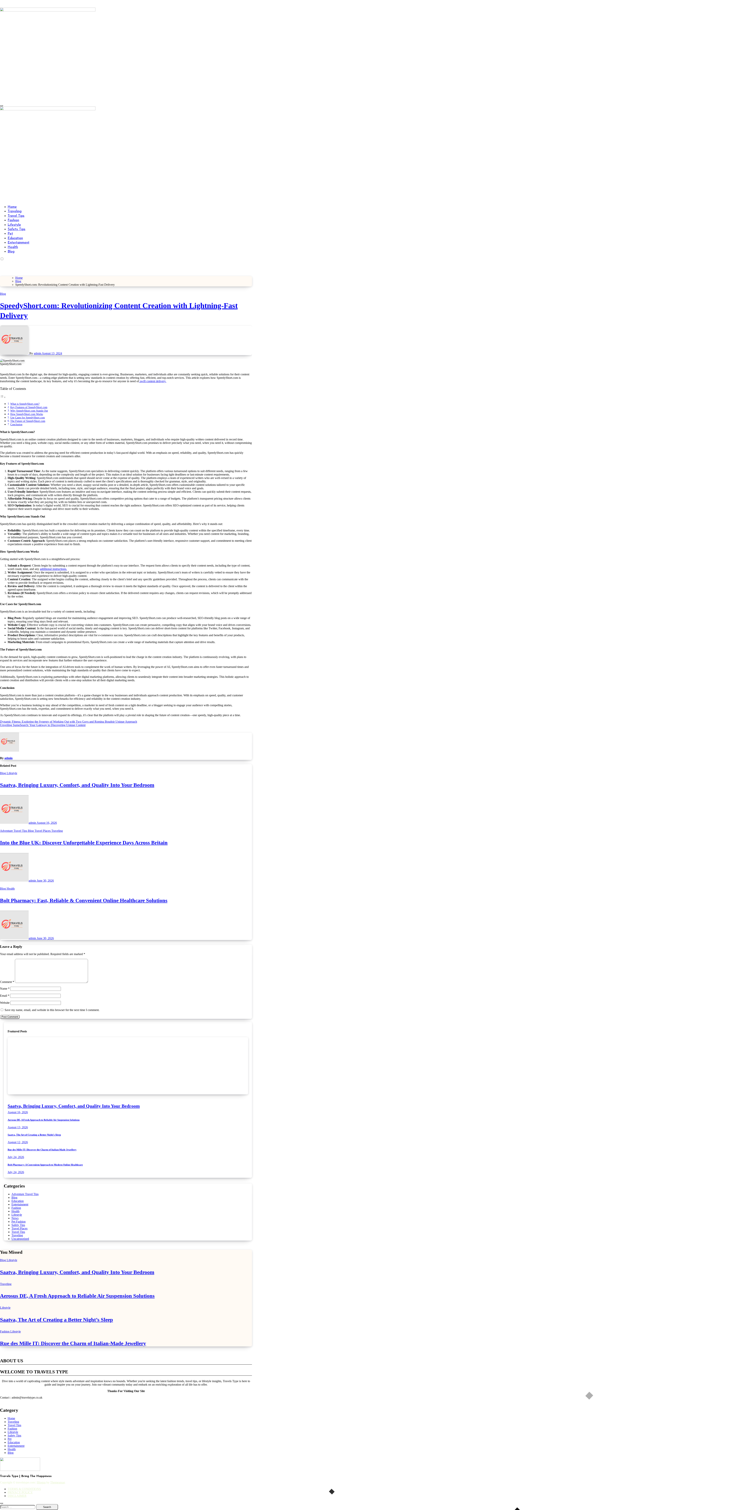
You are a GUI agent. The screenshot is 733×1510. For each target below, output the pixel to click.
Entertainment (18, 242)
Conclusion (16, 424)
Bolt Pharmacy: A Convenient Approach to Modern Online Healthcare (45, 1164)
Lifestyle (14, 225)
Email (4, 995)
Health (13, 247)
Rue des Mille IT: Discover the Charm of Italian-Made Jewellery (42, 1149)
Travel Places (43, 830)
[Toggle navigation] (1, 105)
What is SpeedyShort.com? (25, 403)
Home (12, 207)
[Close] (1, 1503)
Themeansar (57, 1482)
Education (15, 238)
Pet (10, 233)
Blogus (41, 1482)
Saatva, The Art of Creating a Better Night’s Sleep (34, 1134)
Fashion (13, 220)
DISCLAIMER (17, 1495)
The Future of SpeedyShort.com (27, 420)
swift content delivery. (152, 381)
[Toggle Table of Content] (3, 397)
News (15, 1218)
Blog (11, 251)
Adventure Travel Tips (14, 830)
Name (5, 988)
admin (38, 353)
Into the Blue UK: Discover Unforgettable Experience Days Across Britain (84, 843)
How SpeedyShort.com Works (26, 414)
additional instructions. (53, 569)
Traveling (15, 211)
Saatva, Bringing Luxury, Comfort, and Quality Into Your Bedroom (77, 785)
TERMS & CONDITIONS (24, 1489)
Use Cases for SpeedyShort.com (27, 417)
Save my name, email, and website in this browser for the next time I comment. (52, 1010)
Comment (7, 982)
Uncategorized (20, 1238)
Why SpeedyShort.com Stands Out (29, 410)
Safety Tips (16, 229)
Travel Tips (16, 216)
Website (5, 1002)
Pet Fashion (18, 1221)
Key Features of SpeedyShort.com (28, 407)
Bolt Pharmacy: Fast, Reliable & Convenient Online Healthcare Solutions (83, 900)
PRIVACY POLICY (20, 1492)
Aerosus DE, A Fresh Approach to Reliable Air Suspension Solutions (44, 1119)
